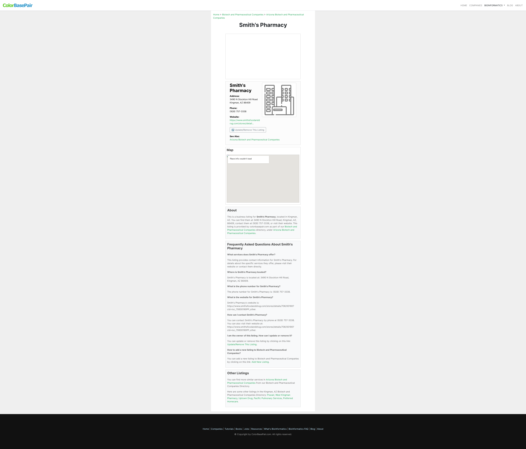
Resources (256, 428)
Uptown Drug (246, 398)
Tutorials (229, 428)
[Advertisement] (198, 54)
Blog (510, 5)
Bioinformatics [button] (493, 5)
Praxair (270, 395)
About (519, 5)
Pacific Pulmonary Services (268, 398)
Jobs (246, 428)
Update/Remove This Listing (242, 344)
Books (239, 428)
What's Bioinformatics (275, 428)
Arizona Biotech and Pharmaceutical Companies (255, 139)
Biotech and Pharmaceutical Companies (242, 14)
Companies (475, 5)
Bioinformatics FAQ (299, 428)
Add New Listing (260, 362)
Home (464, 5)
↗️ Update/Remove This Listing (247, 129)
